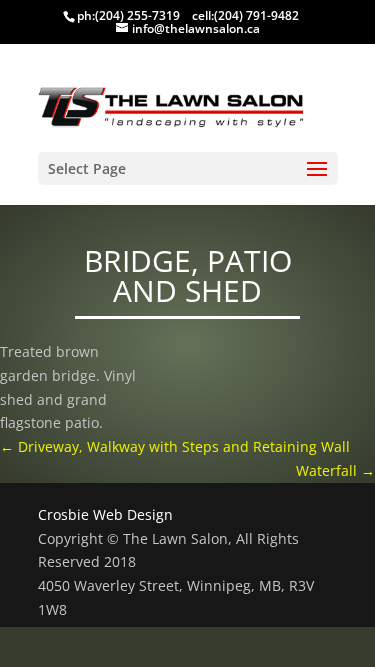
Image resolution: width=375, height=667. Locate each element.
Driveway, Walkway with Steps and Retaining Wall (175, 446)
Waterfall (335, 470)
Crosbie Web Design (105, 514)
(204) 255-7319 (137, 15)
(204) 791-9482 (256, 15)
